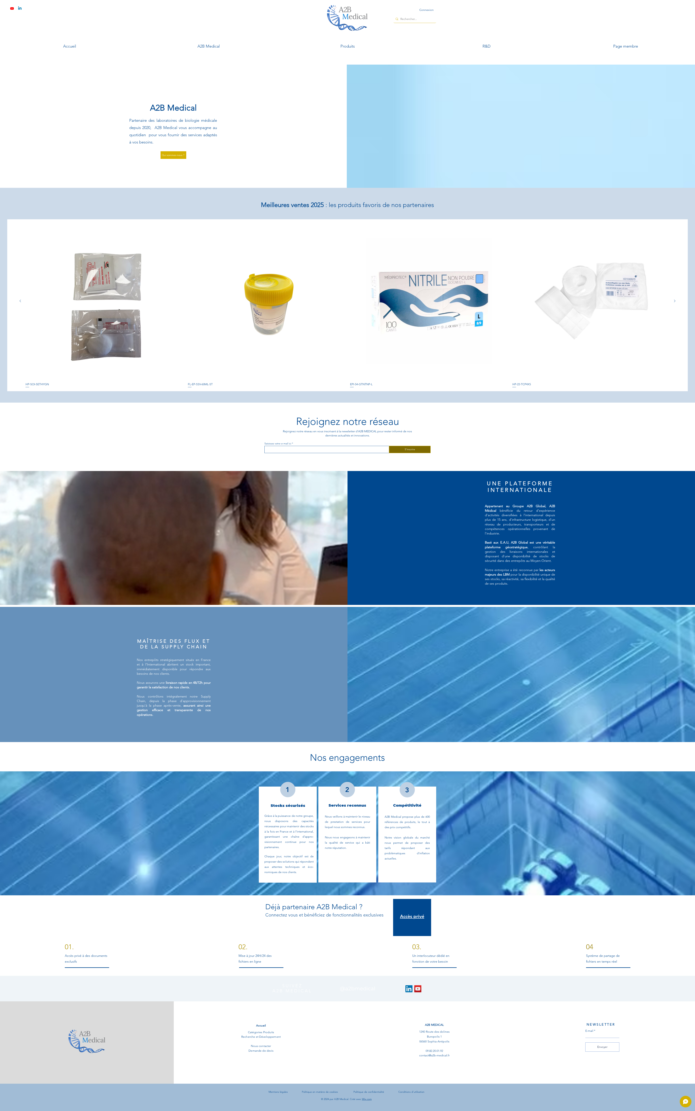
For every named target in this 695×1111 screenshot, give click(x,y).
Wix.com (367, 1099)
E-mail (589, 1030)
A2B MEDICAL (434, 1024)
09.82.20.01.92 (434, 1051)
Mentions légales (278, 1091)
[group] (347, 305)
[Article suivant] (675, 301)
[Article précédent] (20, 301)
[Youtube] (12, 8)
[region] (412, 917)
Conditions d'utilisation (411, 1091)
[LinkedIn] (408, 988)
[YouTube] (417, 988)
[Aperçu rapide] (104, 301)
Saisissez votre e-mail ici (277, 443)
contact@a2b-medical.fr (434, 1055)
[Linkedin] (20, 8)
